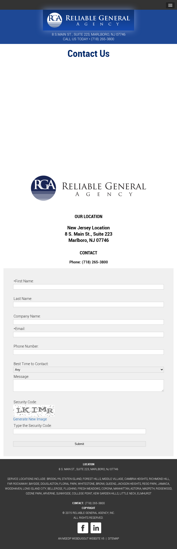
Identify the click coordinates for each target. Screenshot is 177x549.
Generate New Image (30, 419)
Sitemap (113, 538)
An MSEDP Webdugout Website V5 (81, 538)
